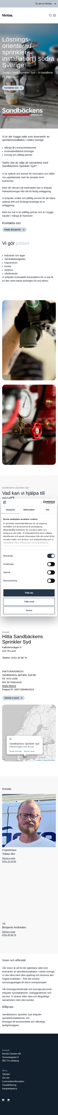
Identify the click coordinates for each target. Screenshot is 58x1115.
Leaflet (38, 760)
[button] (25, 756)
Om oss (5, 1078)
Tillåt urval (29, 601)
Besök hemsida (15, 751)
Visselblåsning (9, 1085)
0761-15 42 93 (9, 861)
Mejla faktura (9, 686)
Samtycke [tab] (10, 510)
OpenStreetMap (49, 760)
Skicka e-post (29, 751)
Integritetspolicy (9, 1088)
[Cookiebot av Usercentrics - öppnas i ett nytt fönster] (43, 502)
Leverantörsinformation (13, 1081)
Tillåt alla (29, 593)
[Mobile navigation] (54, 15)
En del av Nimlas (43, 4)
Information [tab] (29, 510)
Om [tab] (47, 510)
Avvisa (29, 610)
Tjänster (6, 1074)
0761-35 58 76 (9, 935)
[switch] (51, 564)
